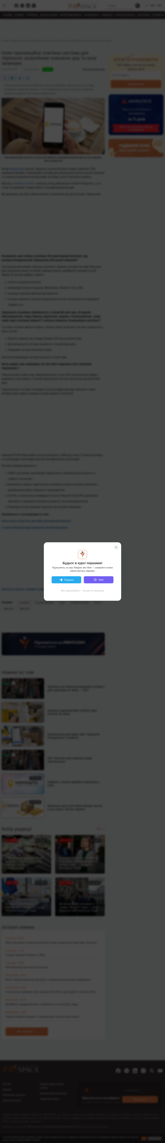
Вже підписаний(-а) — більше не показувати (82, 590)
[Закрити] (116, 547)
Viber (101, 580)
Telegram (69, 580)
